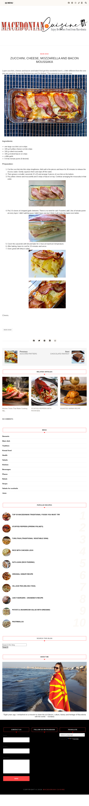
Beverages (6, 469)
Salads (5, 460)
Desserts (5, 436)
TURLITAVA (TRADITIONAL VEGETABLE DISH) (30, 538)
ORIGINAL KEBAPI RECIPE (22, 574)
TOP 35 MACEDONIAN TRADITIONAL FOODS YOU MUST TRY (36, 515)
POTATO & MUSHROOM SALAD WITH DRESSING (31, 610)
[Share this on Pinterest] (44, 340)
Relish (4, 479)
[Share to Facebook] (34, 340)
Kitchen (5, 465)
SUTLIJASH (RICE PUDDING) (23, 562)
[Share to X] (39, 340)
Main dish (44, 54)
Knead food (7, 450)
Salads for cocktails (10, 488)
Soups (4, 484)
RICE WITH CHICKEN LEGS (22, 550)
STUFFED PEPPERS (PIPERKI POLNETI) (27, 526)
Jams (4, 493)
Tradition (5, 446)
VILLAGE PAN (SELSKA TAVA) (23, 586)
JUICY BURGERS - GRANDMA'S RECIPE (27, 598)
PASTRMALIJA (18, 622)
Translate (75, 739)
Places (5, 474)
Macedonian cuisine (54, 789)
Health (4, 455)
